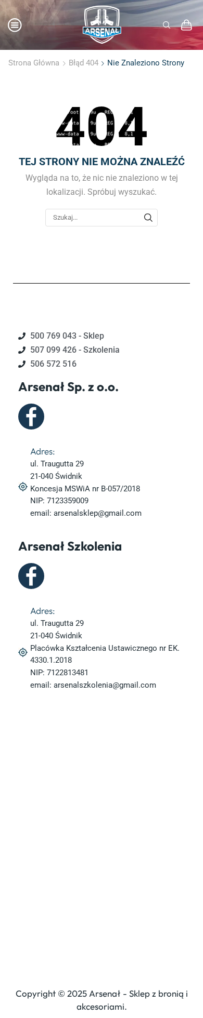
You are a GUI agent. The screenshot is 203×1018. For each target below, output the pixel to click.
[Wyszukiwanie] (148, 217)
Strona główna (33, 63)
